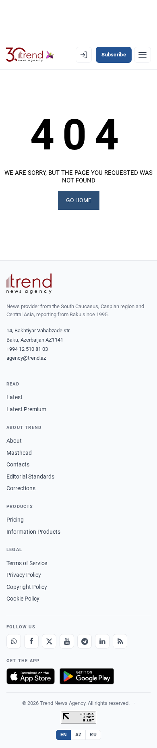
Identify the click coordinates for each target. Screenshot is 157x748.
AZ (78, 735)
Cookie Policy (22, 598)
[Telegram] (84, 641)
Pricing (15, 519)
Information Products (33, 531)
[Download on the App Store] (30, 676)
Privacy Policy (23, 575)
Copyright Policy (26, 587)
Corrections (20, 488)
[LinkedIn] (102, 641)
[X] (49, 641)
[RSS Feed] (120, 641)
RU (93, 735)
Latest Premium (26, 409)
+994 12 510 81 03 (27, 349)
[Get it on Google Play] (87, 676)
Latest (14, 397)
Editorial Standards (30, 476)
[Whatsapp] (13, 641)
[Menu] (142, 55)
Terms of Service (26, 563)
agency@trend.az (26, 358)
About (14, 440)
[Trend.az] (30, 55)
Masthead (19, 453)
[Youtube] (67, 641)
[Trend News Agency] (29, 284)
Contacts (17, 464)
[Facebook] (31, 641)
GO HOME (78, 200)
